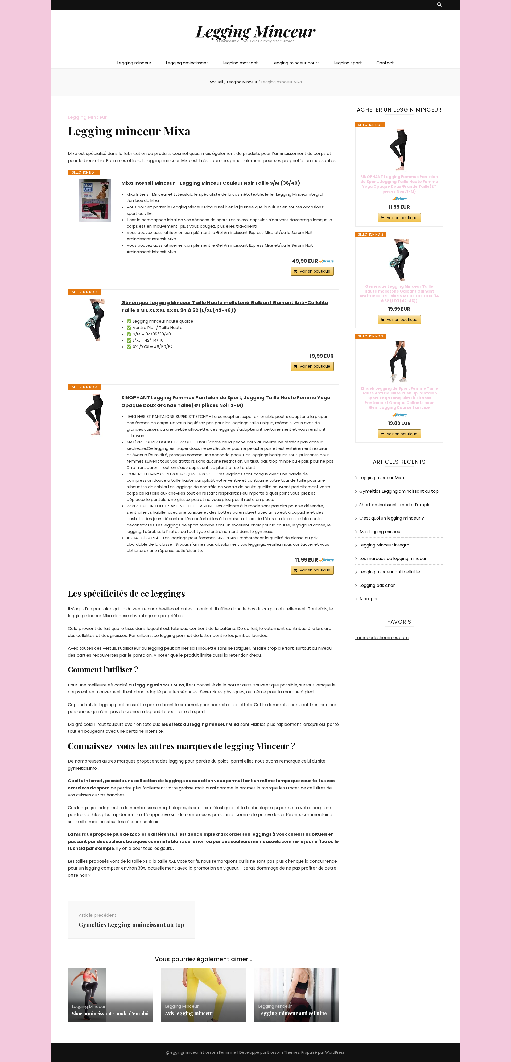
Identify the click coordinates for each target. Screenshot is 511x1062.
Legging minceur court (295, 63)
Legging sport (347, 63)
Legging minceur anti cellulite (292, 1013)
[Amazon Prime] (326, 261)
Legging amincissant (187, 63)
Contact (385, 63)
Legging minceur (134, 63)
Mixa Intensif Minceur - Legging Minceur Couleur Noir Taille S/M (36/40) (210, 183)
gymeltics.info (82, 768)
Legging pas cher (377, 585)
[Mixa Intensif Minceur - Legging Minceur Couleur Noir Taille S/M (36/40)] (94, 200)
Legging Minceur (255, 30)
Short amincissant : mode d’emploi (110, 1013)
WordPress (335, 1052)
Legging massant (240, 63)
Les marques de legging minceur (393, 558)
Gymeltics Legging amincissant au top (399, 491)
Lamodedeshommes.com (382, 638)
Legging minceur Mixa (381, 478)
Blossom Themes (283, 1052)
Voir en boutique (315, 271)
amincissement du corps (300, 153)
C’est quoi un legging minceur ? (391, 518)
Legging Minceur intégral (384, 545)
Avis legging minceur (189, 1013)
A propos (368, 599)
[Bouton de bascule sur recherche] (439, 5)
